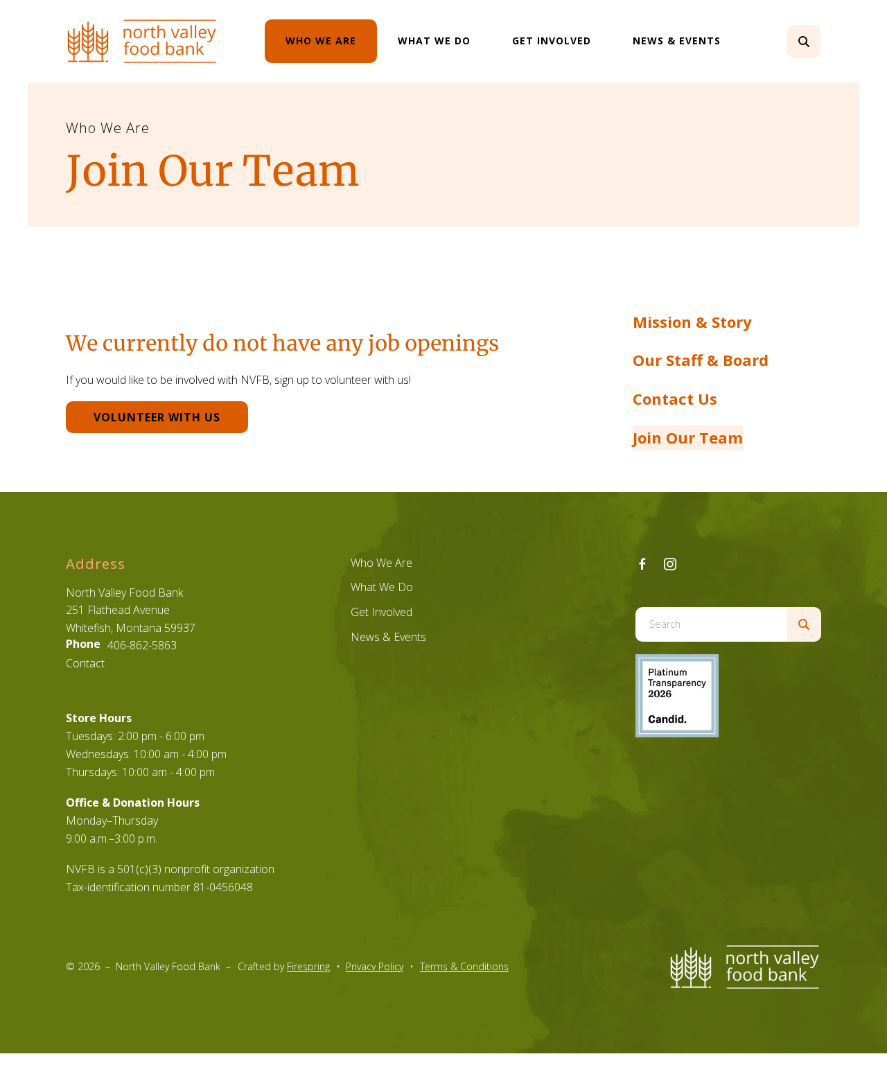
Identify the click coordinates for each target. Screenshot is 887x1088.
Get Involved (551, 40)
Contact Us (675, 398)
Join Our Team (688, 437)
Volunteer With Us (157, 417)
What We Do (434, 40)
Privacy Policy (374, 966)
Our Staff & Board (701, 359)
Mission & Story (692, 321)
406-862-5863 (142, 645)
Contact (85, 663)
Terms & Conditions (464, 966)
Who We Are (321, 40)
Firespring (308, 966)
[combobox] (822, 42)
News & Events (677, 40)
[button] (803, 41)
